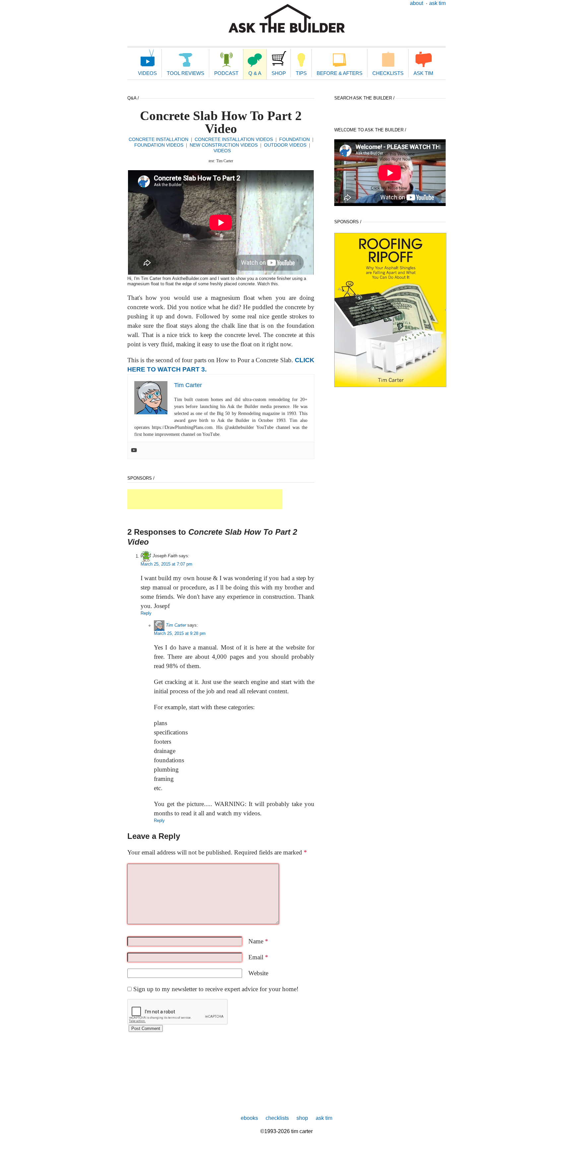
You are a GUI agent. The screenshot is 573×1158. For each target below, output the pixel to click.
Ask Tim (437, 3)
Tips (301, 73)
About (416, 3)
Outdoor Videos (285, 145)
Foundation (294, 139)
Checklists (388, 73)
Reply (146, 613)
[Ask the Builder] (286, 18)
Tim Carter (176, 625)
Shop (279, 73)
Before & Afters (339, 73)
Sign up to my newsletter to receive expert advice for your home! (215, 989)
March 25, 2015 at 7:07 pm (166, 564)
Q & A (254, 73)
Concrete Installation (158, 139)
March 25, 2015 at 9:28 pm (180, 633)
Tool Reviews (185, 73)
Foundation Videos (158, 145)
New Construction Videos (224, 145)
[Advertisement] (205, 499)
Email (258, 957)
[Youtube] (134, 450)
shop (302, 1118)
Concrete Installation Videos (234, 139)
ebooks (249, 1118)
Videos (147, 73)
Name (258, 941)
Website (258, 973)
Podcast (226, 73)
